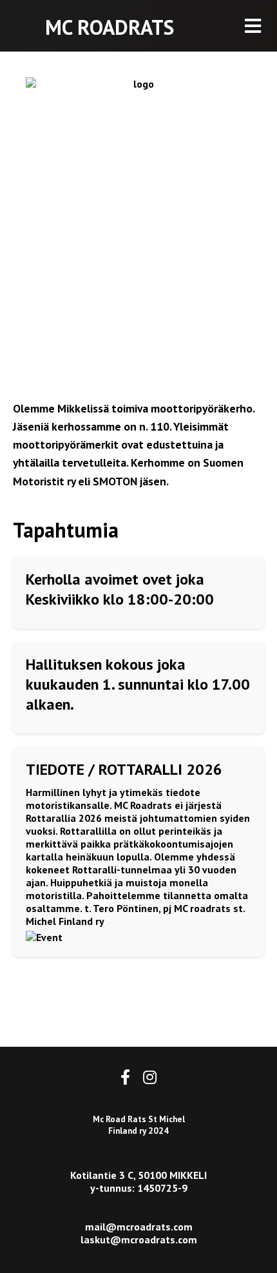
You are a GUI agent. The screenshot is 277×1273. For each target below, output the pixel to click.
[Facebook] (125, 1077)
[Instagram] (150, 1077)
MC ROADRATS (109, 27)
